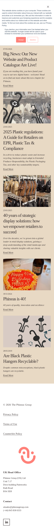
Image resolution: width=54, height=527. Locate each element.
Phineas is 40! (14, 298)
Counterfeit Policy (12, 433)
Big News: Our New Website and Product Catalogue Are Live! (20, 59)
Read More (8, 85)
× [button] (48, 5)
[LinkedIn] (6, 522)
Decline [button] (33, 40)
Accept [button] (21, 40)
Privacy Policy (10, 414)
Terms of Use (10, 424)
